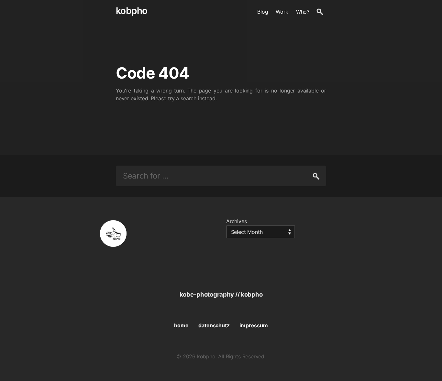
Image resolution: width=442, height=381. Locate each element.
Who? (302, 11)
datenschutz (213, 325)
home (181, 325)
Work (282, 11)
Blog (262, 11)
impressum (253, 325)
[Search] (319, 11)
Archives (236, 221)
